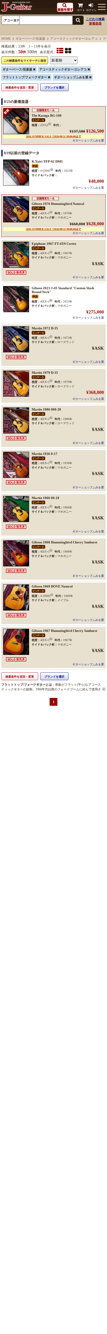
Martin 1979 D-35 (45, 373)
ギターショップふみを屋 (71, 77)
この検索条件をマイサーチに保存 (24, 60)
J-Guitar (16, 6)
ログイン (91, 10)
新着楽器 (95, 23)
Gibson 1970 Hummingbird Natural (58, 204)
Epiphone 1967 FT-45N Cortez (54, 244)
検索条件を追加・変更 (19, 87)
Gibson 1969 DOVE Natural (52, 586)
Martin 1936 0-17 (44, 454)
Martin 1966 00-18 (45, 498)
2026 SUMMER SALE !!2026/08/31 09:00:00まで (53, 136)
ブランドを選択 (54, 87)
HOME (6, 38)
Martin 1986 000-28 (46, 409)
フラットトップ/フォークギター (25, 77)
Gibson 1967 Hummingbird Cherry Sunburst (64, 631)
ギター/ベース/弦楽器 (30, 38)
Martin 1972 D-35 (45, 328)
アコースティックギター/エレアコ (74, 38)
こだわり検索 (95, 19)
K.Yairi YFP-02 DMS (47, 161)
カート (81, 10)
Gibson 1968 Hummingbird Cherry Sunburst (64, 542)
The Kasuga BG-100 (47, 115)
